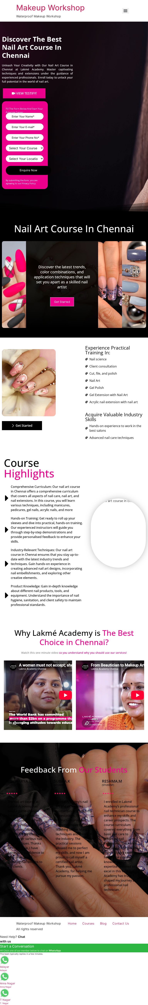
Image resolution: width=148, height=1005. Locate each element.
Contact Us (120, 923)
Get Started (62, 302)
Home (72, 923)
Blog (103, 923)
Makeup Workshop (50, 7)
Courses (88, 923)
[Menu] (125, 11)
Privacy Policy (29, 183)
